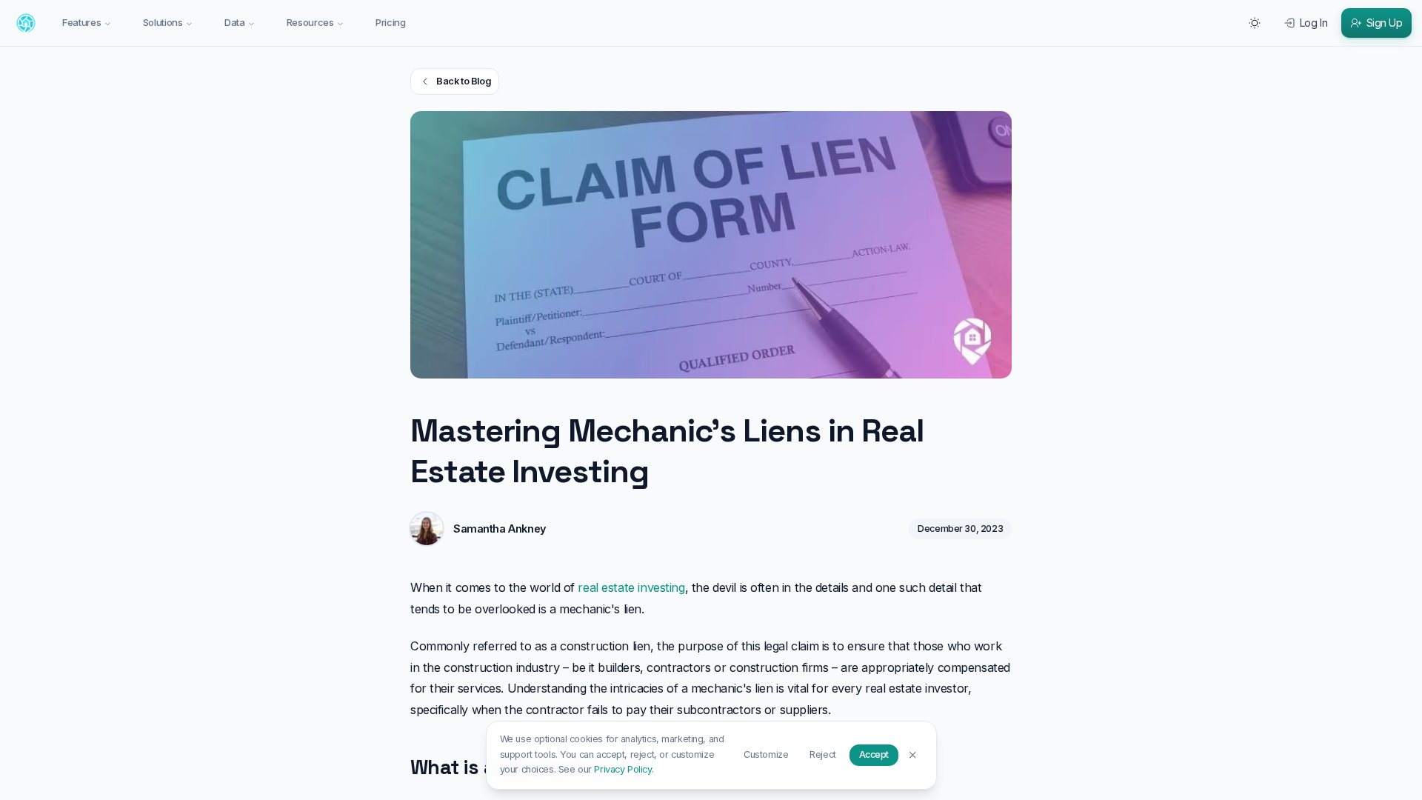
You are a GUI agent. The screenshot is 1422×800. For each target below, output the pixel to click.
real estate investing (631, 587)
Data (234, 22)
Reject (822, 754)
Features (81, 22)
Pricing (390, 22)
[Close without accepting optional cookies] (913, 754)
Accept (874, 754)
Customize (766, 754)
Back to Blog (463, 81)
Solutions (163, 22)
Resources (310, 22)
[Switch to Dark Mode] (1254, 23)
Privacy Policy (622, 769)
